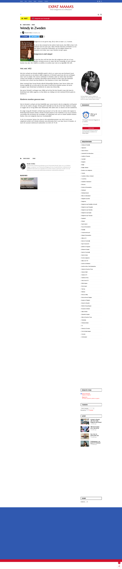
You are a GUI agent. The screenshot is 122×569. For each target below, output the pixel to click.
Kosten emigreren (86, 258)
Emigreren (84, 201)
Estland (83, 221)
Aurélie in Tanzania (86, 156)
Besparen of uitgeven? (86, 394)
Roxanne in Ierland (86, 308)
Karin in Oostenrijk (86, 252)
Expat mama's (84, 224)
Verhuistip (84, 320)
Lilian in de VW (85, 260)
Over (26, 1)
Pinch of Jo (84, 397)
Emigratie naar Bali (86, 198)
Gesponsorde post (86, 232)
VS (82, 325)
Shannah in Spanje (86, 314)
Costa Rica (84, 178)
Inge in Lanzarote (85, 243)
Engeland (84, 218)
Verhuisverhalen (85, 322)
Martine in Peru (85, 277)
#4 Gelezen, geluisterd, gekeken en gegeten (90, 398)
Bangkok (83, 162)
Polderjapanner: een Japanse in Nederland (95, 442)
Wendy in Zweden (26, 24)
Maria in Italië (85, 272)
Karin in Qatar (85, 255)
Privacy (30, 1)
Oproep (83, 289)
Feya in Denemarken (86, 226)
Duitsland (84, 190)
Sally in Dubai (84, 311)
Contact (46, 1)
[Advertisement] (91, 45)
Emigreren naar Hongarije (87, 207)
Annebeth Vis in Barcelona (87, 153)
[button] (98, 14)
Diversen (83, 184)
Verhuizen (40, 1)
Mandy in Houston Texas (87, 269)
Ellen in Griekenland (86, 195)
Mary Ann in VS (85, 280)
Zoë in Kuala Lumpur (86, 331)
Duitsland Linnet (85, 193)
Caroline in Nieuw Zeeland (87, 176)
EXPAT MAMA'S (61, 7)
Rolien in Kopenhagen (86, 306)
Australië (83, 159)
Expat (35, 1)
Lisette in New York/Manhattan (89, 266)
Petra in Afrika (85, 294)
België (83, 164)
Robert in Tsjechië (86, 303)
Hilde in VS (84, 238)
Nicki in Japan (84, 283)
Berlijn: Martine (85, 167)
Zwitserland (84, 337)
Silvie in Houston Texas (87, 317)
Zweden (33, 24)
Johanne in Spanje (85, 249)
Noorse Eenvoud (86, 393)
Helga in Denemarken (86, 235)
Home (21, 1)
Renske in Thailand (86, 300)
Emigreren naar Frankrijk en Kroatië (89, 204)
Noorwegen (84, 286)
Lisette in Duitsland (86, 263)
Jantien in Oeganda (86, 246)
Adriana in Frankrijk (86, 145)
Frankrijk (83, 229)
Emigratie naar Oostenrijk (41, 18)
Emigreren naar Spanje (86, 212)
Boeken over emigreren (87, 170)
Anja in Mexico (85, 150)
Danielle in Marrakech (86, 181)
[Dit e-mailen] (41, 36)
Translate (91, 410)
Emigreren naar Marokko (87, 210)
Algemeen (84, 147)
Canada (83, 173)
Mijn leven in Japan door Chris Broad (94, 427)
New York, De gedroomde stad (94, 434)
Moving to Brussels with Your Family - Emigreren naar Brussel (95, 421)
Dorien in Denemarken (87, 187)
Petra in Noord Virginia (87, 297)
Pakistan (83, 291)
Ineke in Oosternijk (86, 241)
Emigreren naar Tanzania (87, 215)
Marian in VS (84, 274)
